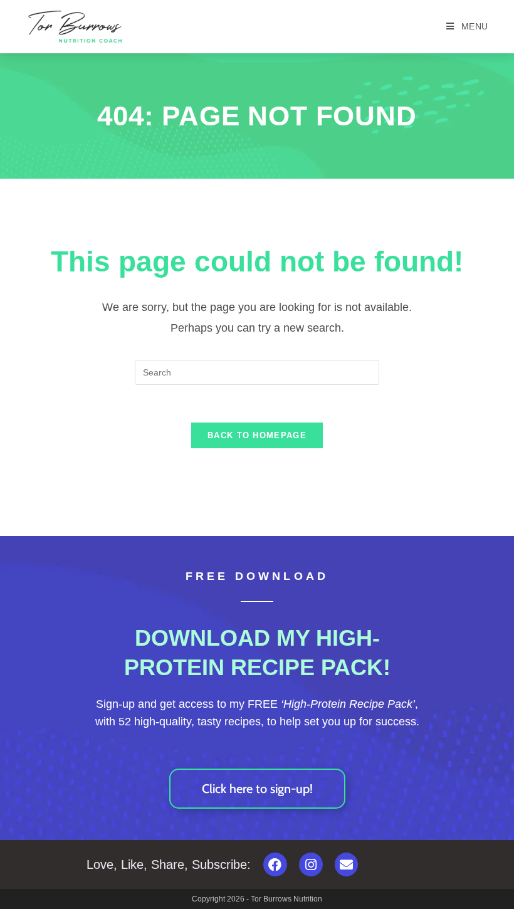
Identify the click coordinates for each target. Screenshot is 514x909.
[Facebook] (275, 864)
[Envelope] (347, 864)
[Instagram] (311, 864)
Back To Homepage (257, 435)
